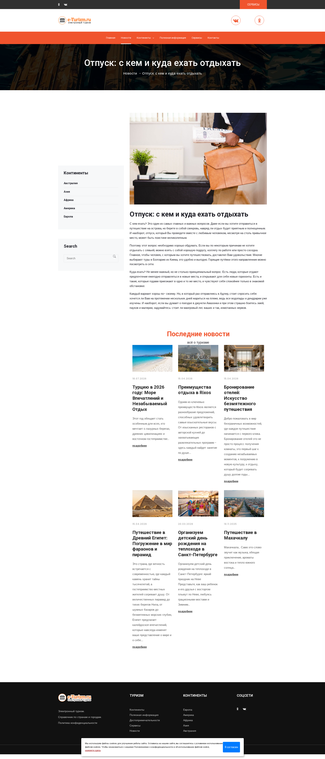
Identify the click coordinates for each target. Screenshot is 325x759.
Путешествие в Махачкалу (240, 535)
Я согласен (231, 747)
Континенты (144, 37)
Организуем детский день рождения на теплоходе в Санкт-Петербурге (197, 543)
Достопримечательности (145, 720)
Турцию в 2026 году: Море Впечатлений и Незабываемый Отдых (149, 398)
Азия (67, 191)
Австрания (189, 731)
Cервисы (197, 37)
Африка (69, 199)
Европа (68, 216)
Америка (69, 208)
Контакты (213, 37)
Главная (110, 37)
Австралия (71, 183)
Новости (126, 37)
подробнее (139, 445)
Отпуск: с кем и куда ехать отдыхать (172, 73)
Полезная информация (173, 37)
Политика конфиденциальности (77, 723)
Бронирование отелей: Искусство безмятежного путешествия (240, 398)
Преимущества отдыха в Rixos (194, 389)
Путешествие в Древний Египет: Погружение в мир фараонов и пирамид (152, 543)
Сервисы (135, 725)
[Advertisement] (91, 139)
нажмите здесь (93, 750)
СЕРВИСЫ (253, 4)
